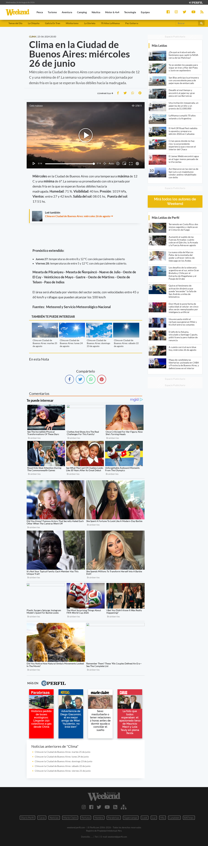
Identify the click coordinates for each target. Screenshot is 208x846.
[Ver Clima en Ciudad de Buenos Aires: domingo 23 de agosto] (99, 325)
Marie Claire (70, 817)
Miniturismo (72, 23)
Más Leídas (159, 45)
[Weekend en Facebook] (91, 807)
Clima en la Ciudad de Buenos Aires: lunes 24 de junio (62, 756)
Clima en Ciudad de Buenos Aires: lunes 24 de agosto (71, 343)
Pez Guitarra (131, 23)
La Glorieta (89, 23)
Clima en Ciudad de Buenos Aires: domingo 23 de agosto (98, 343)
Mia (162, 817)
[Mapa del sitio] (123, 807)
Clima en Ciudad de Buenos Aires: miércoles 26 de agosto (77, 216)
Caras (42, 817)
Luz (154, 817)
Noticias (54, 817)
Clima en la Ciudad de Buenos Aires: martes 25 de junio (62, 751)
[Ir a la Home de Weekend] (104, 796)
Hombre (99, 817)
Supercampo (130, 817)
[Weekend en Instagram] (84, 807)
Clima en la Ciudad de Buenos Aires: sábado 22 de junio (63, 766)
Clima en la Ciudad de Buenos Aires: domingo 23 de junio (63, 761)
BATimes (189, 817)
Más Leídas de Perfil (165, 217)
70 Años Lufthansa (110, 23)
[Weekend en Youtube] (107, 807)
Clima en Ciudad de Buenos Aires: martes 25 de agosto (45, 343)
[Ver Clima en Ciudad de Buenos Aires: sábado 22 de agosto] (126, 325)
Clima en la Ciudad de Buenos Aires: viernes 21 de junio (63, 770)
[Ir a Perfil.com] (195, 2)
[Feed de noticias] (115, 807)
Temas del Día (15, 23)
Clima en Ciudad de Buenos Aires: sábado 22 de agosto (126, 343)
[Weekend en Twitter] (99, 807)
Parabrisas (113, 817)
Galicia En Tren (52, 23)
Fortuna (86, 817)
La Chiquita (33, 23)
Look (144, 817)
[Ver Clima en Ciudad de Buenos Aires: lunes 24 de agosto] (72, 325)
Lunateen (174, 817)
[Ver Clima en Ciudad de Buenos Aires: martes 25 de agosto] (45, 325)
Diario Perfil (27, 817)
